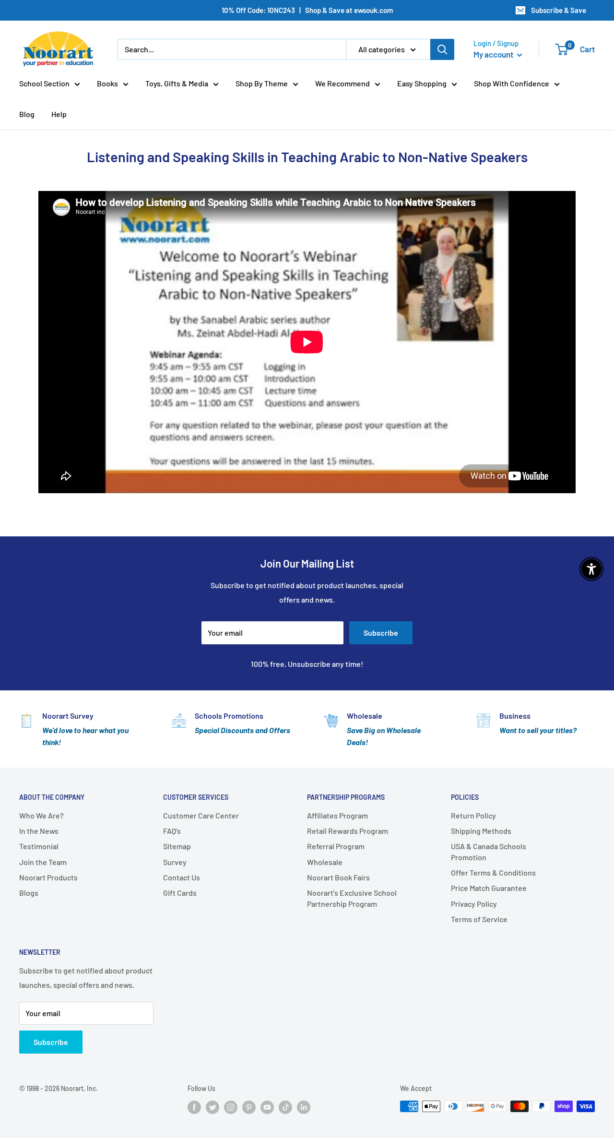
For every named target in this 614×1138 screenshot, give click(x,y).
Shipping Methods (481, 830)
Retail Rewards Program (347, 830)
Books (107, 83)
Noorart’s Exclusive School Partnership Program (352, 898)
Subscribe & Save (558, 10)
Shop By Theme (262, 83)
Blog (27, 114)
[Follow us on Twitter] (212, 1107)
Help (59, 114)
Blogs (28, 892)
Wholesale (324, 861)
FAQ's (172, 830)
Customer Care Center (201, 815)
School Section (44, 83)
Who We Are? (41, 815)
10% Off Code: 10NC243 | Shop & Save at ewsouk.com (307, 10)
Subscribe (381, 632)
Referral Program (336, 846)
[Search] (442, 49)
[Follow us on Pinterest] (249, 1107)
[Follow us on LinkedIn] (303, 1107)
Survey (175, 861)
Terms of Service (479, 919)
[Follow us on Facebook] (194, 1107)
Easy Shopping (422, 83)
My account (494, 54)
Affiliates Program (337, 815)
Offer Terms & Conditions (493, 872)
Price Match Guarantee (489, 887)
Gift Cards (180, 892)
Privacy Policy (474, 903)
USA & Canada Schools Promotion (488, 851)
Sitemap (177, 846)
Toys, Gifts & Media (176, 83)
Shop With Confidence (511, 83)
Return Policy (473, 815)
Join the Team (43, 861)
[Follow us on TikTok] (285, 1107)
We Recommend (342, 83)
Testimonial (39, 846)
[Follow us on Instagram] (230, 1107)
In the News (39, 830)
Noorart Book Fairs (338, 877)
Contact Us (181, 877)
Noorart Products (48, 877)
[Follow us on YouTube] (267, 1107)
